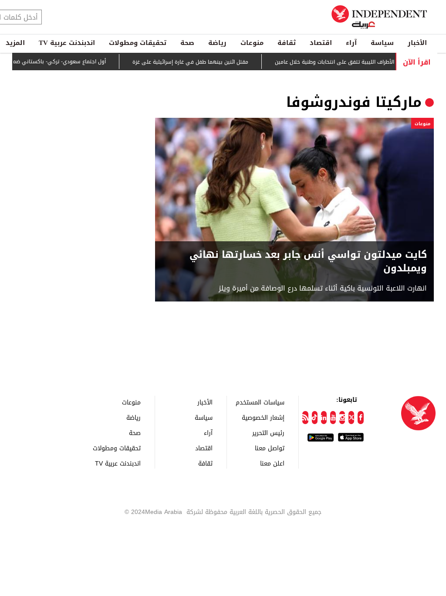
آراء (351, 43)
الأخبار (417, 43)
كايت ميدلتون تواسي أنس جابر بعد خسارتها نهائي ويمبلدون (308, 261)
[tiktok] (315, 417)
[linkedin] (324, 417)
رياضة (217, 43)
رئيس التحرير (268, 432)
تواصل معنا (269, 447)
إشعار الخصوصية (263, 417)
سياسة (382, 43)
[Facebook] (360, 417)
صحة (187, 43)
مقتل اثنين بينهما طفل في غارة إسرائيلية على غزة (200, 62)
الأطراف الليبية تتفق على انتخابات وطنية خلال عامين (344, 62)
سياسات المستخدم (260, 402)
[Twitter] (351, 417)
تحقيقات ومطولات (137, 43)
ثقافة (286, 43)
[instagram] (342, 417)
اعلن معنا (272, 463)
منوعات (252, 43)
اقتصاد (321, 43)
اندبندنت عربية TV (67, 43)
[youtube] (333, 417)
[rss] (305, 417)
